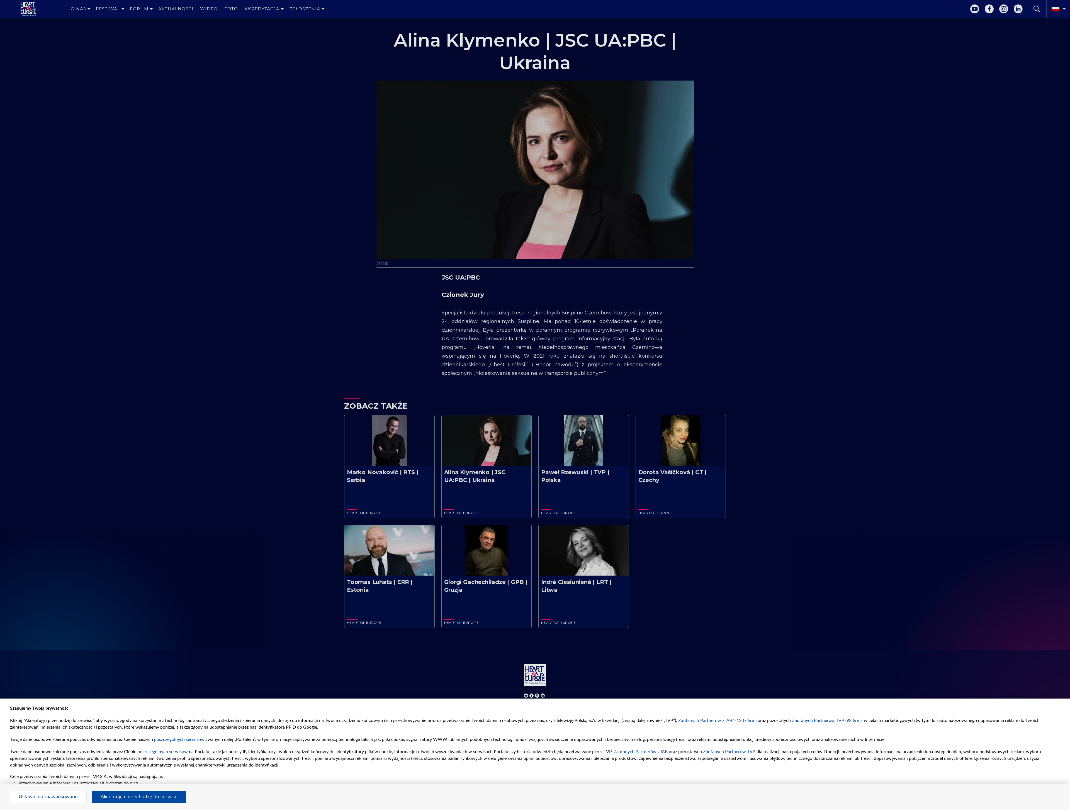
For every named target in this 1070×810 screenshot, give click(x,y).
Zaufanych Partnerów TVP (729, 752)
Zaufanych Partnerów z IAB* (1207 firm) (717, 720)
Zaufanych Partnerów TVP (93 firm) (827, 720)
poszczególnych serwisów (179, 739)
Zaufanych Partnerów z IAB (641, 752)
